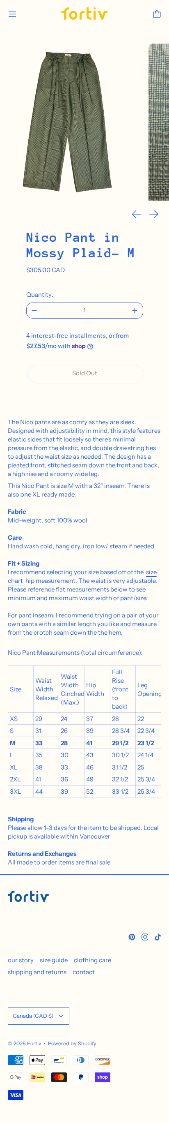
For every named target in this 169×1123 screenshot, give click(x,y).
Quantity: (39, 294)
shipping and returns (37, 972)
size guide (54, 960)
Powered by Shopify (72, 1043)
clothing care (92, 960)
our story (21, 960)
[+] (135, 311)
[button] (70, 122)
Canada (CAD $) (33, 1015)
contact (84, 972)
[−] (34, 311)
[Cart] (157, 14)
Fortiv (34, 1043)
